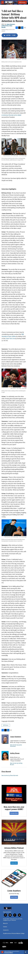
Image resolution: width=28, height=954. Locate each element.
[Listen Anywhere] (14, 878)
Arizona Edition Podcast (14, 848)
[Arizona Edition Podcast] (14, 832)
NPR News (5, 725)
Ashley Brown (5, 26)
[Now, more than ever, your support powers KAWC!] (14, 794)
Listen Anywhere (14, 891)
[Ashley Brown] (5, 755)
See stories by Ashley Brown (16, 763)
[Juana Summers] (5, 739)
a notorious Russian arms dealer (11, 115)
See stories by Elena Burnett (10, 775)
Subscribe (14, 863)
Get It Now (14, 897)
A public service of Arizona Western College (13, 933)
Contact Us (5, 930)
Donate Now (14, 813)
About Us (5, 923)
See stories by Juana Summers (16, 745)
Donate (23, 2)
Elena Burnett (6, 772)
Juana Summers (10, 24)
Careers (5, 926)
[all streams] (26, 952)
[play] (2, 952)
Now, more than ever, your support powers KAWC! (14, 808)
